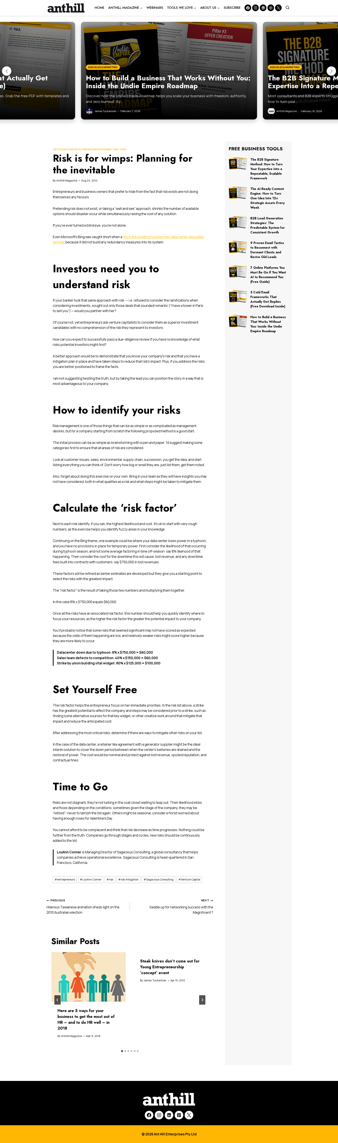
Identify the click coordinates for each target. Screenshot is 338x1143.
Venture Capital (189, 879)
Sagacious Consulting (158, 879)
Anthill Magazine (66, 180)
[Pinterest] (270, 7)
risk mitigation (128, 879)
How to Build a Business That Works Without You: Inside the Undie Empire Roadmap (268, 324)
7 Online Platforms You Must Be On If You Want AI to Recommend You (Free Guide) (268, 274)
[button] (6, 71)
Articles (59, 149)
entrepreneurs (65, 879)
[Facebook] (248, 7)
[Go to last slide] (57, 1000)
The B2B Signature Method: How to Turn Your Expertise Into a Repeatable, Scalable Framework (266, 169)
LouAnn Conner (91, 879)
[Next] (202, 1000)
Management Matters (110, 149)
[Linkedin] (263, 7)
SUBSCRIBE (232, 7)
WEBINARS (155, 7)
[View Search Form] (287, 8)
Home (99, 7)
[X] (189, 1115)
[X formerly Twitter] (278, 7)
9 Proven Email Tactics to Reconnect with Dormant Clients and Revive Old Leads (267, 250)
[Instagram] (255, 7)
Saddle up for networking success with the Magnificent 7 (181, 907)
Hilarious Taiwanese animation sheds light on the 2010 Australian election (83, 907)
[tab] (122, 1051)
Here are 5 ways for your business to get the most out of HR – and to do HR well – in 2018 (86, 1019)
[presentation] (88, 977)
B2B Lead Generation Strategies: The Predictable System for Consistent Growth (267, 225)
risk (109, 879)
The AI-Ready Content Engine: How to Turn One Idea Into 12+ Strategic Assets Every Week (267, 198)
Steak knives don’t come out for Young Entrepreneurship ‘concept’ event (170, 967)
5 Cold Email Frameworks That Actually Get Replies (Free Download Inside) (267, 299)
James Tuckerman (155, 980)
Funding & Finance (80, 149)
